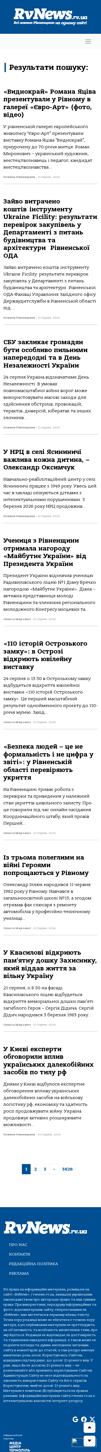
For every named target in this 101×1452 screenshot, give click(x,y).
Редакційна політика (33, 1263)
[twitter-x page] (92, 1419)
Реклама (19, 1273)
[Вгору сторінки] (89, 1427)
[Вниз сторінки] (89, 1441)
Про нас (18, 1244)
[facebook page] (84, 1419)
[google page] (75, 1419)
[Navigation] (88, 41)
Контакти (19, 1254)
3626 (67, 1169)
